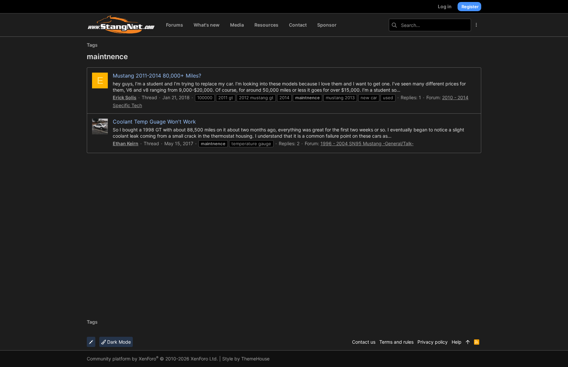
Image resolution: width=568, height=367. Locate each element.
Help (457, 342)
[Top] (467, 342)
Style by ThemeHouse (246, 358)
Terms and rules (396, 342)
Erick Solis (124, 97)
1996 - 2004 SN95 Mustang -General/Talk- (367, 143)
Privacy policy (432, 342)
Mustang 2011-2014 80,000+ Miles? (157, 75)
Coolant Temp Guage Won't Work (154, 121)
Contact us (363, 342)
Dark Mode (118, 342)
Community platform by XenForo (152, 358)
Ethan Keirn (125, 143)
